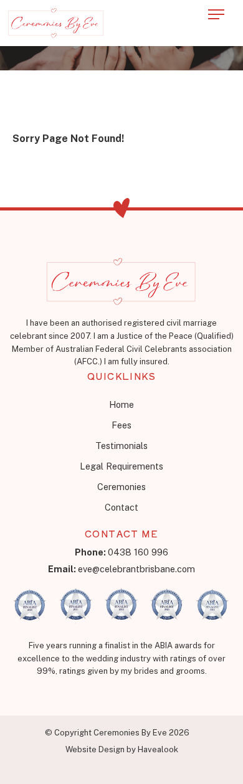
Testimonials (121, 445)
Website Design (95, 749)
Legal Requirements (121, 466)
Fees (121, 425)
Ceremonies (121, 486)
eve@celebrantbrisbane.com (121, 569)
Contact (121, 507)
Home (121, 404)
